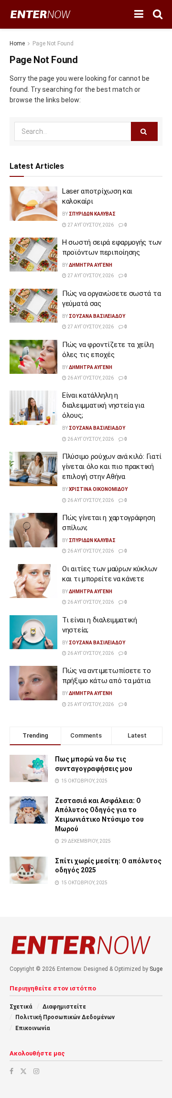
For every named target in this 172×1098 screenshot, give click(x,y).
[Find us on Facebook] (11, 1071)
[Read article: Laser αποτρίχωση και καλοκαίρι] (33, 203)
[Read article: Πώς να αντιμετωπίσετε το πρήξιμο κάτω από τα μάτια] (33, 683)
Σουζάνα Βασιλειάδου (97, 316)
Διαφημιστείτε (64, 1006)
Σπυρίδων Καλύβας (92, 214)
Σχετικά (21, 1006)
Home (17, 43)
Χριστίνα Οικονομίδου (98, 489)
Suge (156, 969)
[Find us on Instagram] (36, 1071)
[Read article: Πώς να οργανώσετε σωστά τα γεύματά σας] (33, 306)
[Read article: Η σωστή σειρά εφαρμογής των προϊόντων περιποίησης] (33, 255)
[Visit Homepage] (40, 14)
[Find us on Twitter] (23, 1071)
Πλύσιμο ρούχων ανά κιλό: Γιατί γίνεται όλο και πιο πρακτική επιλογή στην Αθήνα (111, 466)
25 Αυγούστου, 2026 (90, 704)
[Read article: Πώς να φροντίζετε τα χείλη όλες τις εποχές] (33, 357)
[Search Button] (157, 14)
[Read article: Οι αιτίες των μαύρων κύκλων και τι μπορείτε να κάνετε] (33, 581)
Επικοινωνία (32, 1028)
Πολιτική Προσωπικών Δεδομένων (65, 1017)
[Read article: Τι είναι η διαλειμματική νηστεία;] (33, 632)
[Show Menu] (138, 14)
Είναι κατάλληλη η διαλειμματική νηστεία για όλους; (103, 405)
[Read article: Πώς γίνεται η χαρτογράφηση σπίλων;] (33, 530)
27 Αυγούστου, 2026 (90, 225)
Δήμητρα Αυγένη (90, 265)
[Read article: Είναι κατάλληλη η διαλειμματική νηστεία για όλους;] (33, 408)
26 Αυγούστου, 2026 (90, 377)
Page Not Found (53, 43)
